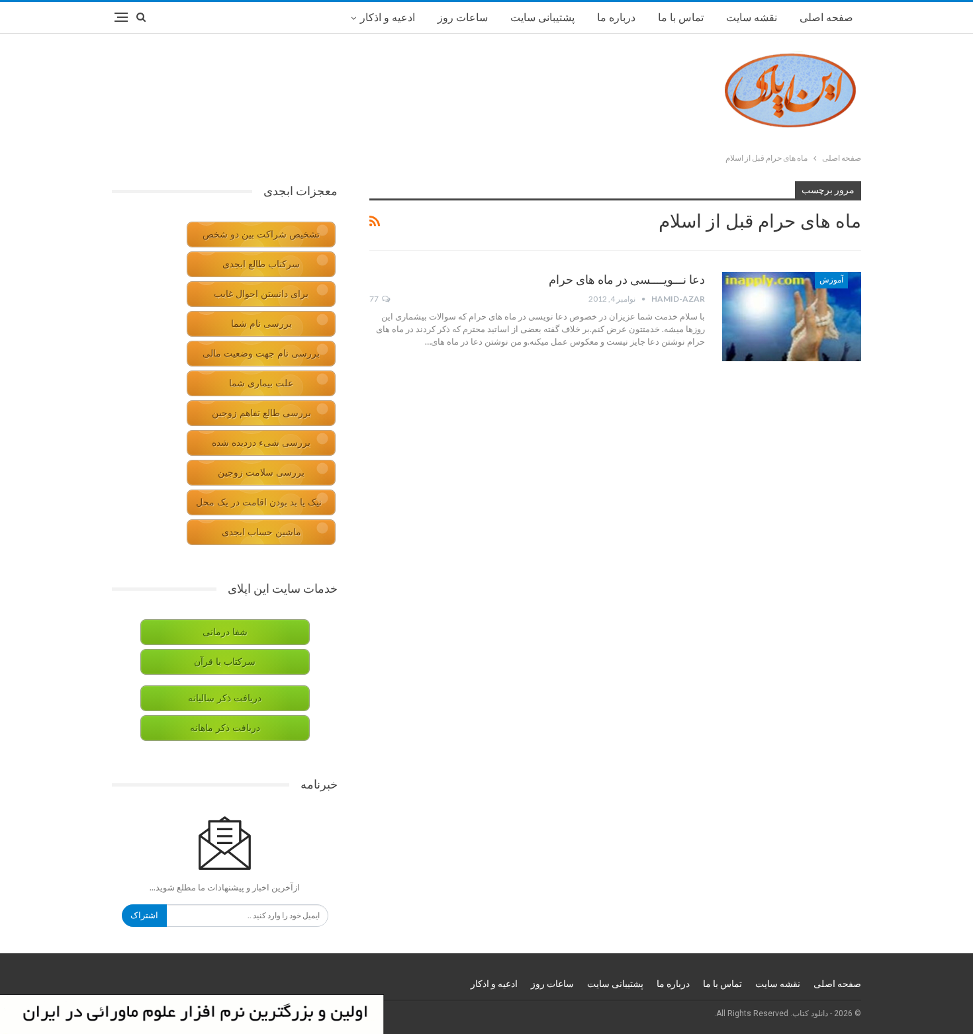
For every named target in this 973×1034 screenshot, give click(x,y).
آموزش (831, 279)
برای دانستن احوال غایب (261, 294)
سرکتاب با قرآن (224, 662)
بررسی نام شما (261, 324)
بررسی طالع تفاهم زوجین (261, 413)
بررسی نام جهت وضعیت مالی (261, 354)
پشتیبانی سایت (542, 17)
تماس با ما (681, 17)
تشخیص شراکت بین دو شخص (261, 234)
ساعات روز (463, 17)
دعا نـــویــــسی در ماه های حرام (627, 279)
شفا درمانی (225, 632)
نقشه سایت (751, 17)
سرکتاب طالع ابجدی (261, 264)
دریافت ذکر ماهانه (225, 728)
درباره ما (616, 17)
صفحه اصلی (826, 17)
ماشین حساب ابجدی (261, 532)
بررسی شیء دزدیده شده (261, 443)
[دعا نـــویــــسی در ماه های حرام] (791, 316)
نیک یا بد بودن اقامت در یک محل (259, 502)
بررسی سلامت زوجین (261, 473)
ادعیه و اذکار (387, 17)
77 (374, 299)
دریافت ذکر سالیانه (224, 698)
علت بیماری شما (261, 383)
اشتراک (144, 915)
